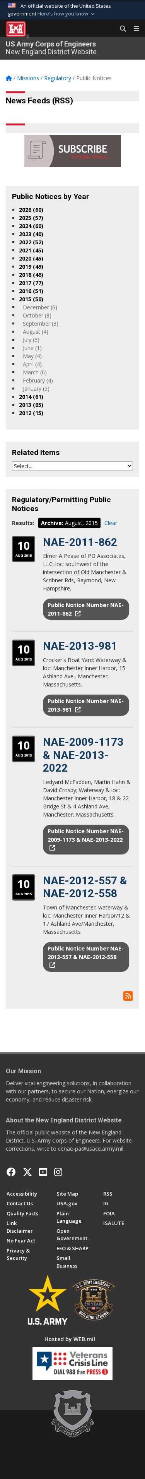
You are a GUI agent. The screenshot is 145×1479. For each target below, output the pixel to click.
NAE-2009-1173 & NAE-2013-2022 (83, 755)
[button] (67, 14)
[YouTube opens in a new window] (43, 1172)
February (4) (38, 380)
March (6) (35, 372)
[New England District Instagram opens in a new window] (58, 1172)
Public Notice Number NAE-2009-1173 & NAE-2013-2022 (86, 835)
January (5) (36, 388)
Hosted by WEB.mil (69, 1339)
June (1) (32, 348)
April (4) (32, 364)
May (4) (32, 356)
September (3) (40, 323)
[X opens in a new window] (27, 1172)
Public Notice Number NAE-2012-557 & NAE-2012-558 (86, 953)
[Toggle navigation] (133, 29)
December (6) (40, 307)
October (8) (37, 315)
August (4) (35, 331)
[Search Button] (120, 29)
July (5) (31, 339)
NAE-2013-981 (80, 646)
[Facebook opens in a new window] (11, 1172)
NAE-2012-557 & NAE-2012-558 (85, 887)
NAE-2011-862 (80, 542)
